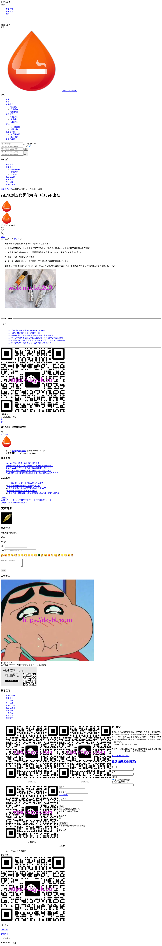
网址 (3, 546)
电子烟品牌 (10, 177)
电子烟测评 (10, 184)
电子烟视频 (10, 132)
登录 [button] (3, 5)
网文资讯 (9, 167)
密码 (113, 772)
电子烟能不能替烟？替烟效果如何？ (22, 491)
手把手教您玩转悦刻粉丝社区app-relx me (23, 486)
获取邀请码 (63, 795)
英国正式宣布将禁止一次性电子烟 (24, 333)
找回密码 (130, 761)
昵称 (3, 537)
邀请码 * (62, 792)
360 (25, 152)
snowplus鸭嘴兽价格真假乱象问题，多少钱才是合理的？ (29, 466)
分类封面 (9, 713)
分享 (3, 422)
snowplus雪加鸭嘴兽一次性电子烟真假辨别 (23, 463)
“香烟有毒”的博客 (69, 91)
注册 (121, 761)
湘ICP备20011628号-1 (120, 756)
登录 (114, 761)
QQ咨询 (4, 930)
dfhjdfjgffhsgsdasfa (19, 451)
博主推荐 (9, 179)
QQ (2, 550)
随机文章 (9, 715)
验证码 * (62, 799)
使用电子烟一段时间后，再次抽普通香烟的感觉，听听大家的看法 (34, 493)
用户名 (114, 767)
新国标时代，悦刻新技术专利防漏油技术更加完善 (30, 335)
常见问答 (8, 189)
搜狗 (25, 154)
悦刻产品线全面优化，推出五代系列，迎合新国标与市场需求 (35, 338)
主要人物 (9, 9)
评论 (15, 239)
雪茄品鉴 (14, 109)
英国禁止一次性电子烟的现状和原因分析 (27, 330)
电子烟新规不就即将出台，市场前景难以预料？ (29, 343)
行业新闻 (14, 117)
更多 (3, 237)
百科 (7, 124)
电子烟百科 (15, 127)
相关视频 (9, 11)
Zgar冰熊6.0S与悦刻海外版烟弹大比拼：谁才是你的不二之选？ (32, 473)
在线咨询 (5, 934)
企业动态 (14, 119)
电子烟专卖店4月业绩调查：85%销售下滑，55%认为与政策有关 (36, 340)
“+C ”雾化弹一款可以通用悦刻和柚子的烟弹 (25, 483)
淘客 (7, 14)
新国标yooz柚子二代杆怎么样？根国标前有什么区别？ (28, 468)
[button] (81, 95)
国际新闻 (9, 182)
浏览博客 (9, 165)
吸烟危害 (14, 112)
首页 (7, 99)
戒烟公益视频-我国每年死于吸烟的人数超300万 (26, 488)
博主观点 (14, 107)
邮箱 (3, 542)
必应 (25, 149)
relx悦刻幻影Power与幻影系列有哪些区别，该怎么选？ (28, 471)
